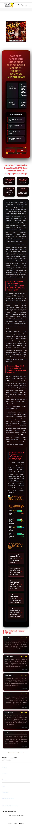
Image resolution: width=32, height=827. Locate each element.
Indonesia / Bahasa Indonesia (9, 811)
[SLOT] (5, 5)
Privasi (10, 823)
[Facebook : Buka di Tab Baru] (11, 820)
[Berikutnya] (30, 31)
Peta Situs (21, 823)
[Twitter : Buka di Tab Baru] (14, 820)
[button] (22, 5)
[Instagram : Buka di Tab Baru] (18, 820)
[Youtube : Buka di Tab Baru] (21, 820)
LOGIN (9, 150)
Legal (15, 823)
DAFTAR (23, 150)
